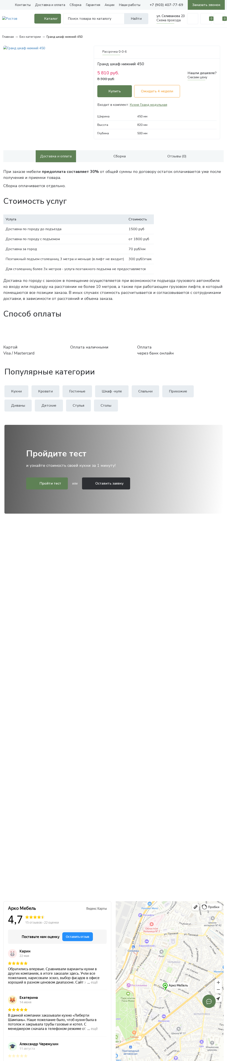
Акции (109, 5)
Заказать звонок (206, 4)
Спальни (145, 391)
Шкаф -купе (112, 391)
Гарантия (93, 5)
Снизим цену (197, 77)
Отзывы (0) (176, 156)
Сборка (75, 5)
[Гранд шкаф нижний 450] (45, 48)
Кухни (16, 391)
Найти (136, 18)
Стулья (78, 405)
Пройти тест (50, 483)
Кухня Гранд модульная (148, 105)
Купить (114, 91)
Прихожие (178, 391)
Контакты (23, 5)
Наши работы (129, 5)
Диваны (18, 405)
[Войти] (192, 18)
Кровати (45, 391)
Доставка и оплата (50, 5)
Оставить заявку (108, 483)
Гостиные (77, 391)
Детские (48, 405)
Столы (106, 405)
